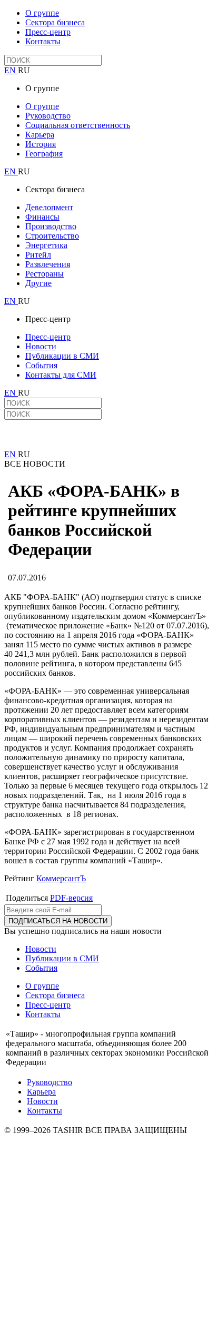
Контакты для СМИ (60, 374)
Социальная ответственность (77, 125)
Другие (38, 283)
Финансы (42, 216)
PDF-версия (71, 897)
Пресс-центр (48, 31)
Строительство (52, 235)
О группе (42, 12)
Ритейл (38, 254)
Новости (40, 346)
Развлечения (47, 264)
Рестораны (44, 273)
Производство (50, 226)
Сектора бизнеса (55, 22)
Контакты (43, 41)
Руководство (48, 115)
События (41, 365)
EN (11, 70)
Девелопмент (49, 207)
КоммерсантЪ (61, 878)
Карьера (39, 134)
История (40, 144)
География (44, 153)
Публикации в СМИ (62, 355)
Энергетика (46, 245)
